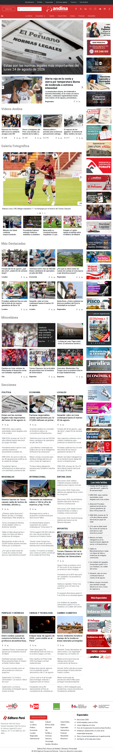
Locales (33, 735)
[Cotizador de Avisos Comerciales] (98, 626)
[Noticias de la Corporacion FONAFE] (98, 165)
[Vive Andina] (98, 212)
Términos (64, 751)
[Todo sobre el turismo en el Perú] (98, 257)
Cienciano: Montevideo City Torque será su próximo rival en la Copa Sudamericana (69, 372)
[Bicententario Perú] (98, 446)
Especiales (49, 2)
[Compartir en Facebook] (74, 98)
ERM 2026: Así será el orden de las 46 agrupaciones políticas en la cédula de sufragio (14, 461)
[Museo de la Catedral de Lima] (98, 434)
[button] (2, 87)
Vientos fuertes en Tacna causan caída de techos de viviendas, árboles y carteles (61, 81)
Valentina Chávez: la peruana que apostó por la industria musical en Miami (14, 654)
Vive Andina (84, 2)
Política (32, 730)
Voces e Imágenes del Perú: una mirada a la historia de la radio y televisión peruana (31, 132)
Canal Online (62, 16)
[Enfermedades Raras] (98, 132)
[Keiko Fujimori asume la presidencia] (98, 30)
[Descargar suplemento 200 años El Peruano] (98, 116)
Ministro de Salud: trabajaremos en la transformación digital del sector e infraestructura (69, 461)
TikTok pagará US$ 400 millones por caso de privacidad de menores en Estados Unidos (42, 536)
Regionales (34, 738)
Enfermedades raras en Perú (87, 724)
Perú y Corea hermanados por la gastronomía (93, 738)
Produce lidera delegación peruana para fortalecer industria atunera (42, 470)
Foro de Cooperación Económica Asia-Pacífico (94, 730)
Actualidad (41, 16)
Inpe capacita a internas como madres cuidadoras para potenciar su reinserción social (69, 442)
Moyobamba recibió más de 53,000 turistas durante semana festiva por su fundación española (14, 546)
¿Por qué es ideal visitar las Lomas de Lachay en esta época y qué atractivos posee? (70, 273)
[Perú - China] (98, 654)
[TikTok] (109, 9)
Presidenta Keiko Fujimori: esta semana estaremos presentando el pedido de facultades (14, 453)
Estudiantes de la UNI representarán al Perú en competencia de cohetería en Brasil (41, 692)
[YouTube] (90, 9)
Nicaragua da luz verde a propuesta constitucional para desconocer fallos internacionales (41, 518)
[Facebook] (76, 9)
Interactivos (65, 732)
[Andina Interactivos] (98, 610)
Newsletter (91, 16)
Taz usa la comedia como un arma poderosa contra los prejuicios (13, 672)
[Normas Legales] (98, 227)
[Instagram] (95, 9)
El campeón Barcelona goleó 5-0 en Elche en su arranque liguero (70, 596)
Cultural (48, 724)
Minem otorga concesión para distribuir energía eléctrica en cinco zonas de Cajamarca (41, 461)
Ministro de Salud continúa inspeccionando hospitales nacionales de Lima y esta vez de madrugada (12, 237)
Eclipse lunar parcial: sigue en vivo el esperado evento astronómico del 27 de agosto (41, 672)
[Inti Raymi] (98, 421)
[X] (81, 9)
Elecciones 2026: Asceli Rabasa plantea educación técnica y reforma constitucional (69, 503)
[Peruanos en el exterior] (98, 352)
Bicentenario (29, 2)
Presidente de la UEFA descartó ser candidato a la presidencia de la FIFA (69, 579)
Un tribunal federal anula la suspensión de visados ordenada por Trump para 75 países (41, 528)
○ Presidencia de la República (95, 640)
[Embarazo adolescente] (98, 288)
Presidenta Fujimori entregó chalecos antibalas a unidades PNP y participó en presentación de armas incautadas (31, 237)
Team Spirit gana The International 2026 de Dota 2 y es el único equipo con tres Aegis (41, 655)
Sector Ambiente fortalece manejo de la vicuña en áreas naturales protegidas (70, 640)
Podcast (81, 16)
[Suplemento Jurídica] (98, 365)
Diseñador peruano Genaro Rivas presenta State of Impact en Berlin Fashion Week (14, 663)
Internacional (34, 741)
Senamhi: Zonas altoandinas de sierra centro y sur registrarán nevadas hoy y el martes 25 (69, 654)
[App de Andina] (98, 197)
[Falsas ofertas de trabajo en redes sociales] (98, 459)
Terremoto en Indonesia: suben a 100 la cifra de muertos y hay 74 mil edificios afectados (41, 505)
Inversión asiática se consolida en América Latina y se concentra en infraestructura (42, 433)
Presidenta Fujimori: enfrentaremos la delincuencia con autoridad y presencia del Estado (13, 471)
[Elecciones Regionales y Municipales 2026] (98, 82)
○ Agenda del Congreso (94, 644)
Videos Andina (11, 109)
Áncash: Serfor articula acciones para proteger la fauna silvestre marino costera (69, 672)
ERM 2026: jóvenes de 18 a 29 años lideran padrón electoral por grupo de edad (13, 442)
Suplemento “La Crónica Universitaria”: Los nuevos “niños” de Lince (14, 682)
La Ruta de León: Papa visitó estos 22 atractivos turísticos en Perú (69, 345)
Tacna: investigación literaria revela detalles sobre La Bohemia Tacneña (13, 527)
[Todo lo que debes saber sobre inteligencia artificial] (98, 393)
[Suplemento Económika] (98, 378)
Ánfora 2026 (49, 727)
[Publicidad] (98, 47)
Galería (51, 16)
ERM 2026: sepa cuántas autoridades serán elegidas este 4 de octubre (14, 433)
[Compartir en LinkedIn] (79, 98)
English (8, 9)
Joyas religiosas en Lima (86, 727)
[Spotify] (105, 9)
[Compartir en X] (77, 98)
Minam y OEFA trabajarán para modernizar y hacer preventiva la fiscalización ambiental (70, 691)
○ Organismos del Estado (94, 642)
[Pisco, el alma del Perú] (98, 303)
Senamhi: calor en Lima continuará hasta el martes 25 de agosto (41, 305)
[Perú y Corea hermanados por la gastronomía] (98, 408)
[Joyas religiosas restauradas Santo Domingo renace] (98, 242)
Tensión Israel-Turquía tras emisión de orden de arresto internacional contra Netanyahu (42, 545)
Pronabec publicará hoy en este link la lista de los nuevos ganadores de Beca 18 (14, 305)
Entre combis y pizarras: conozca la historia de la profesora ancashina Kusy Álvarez (14, 642)
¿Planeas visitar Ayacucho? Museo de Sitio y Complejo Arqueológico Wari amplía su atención (13, 518)
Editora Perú (41, 751)
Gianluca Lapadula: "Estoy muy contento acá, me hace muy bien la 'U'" (46, 334)
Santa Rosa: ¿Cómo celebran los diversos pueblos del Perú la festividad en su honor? (70, 305)
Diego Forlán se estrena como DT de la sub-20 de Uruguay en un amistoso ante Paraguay (69, 569)
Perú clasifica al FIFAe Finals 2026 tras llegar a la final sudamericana (41, 663)
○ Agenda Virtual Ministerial (95, 646)
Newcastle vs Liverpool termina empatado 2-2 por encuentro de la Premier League (50, 236)
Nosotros (64, 741)
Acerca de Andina (53, 751)
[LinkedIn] (85, 9)
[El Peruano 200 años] (98, 149)
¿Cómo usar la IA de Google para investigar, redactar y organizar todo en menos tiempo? (41, 683)
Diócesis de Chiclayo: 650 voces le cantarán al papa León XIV (10, 131)
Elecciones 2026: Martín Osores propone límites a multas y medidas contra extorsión (69, 513)
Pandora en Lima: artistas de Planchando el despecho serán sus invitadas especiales (14, 372)
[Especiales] (98, 597)
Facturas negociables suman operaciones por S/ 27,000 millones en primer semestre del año (41, 421)
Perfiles (39, 2)
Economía (33, 732)
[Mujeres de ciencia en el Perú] (98, 271)
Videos (72, 16)
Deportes (48, 730)
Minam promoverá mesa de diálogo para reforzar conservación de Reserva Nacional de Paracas (68, 664)
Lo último (28, 16)
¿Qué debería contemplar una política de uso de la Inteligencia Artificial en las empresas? (42, 452)
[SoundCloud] (100, 9)
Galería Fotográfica (15, 146)
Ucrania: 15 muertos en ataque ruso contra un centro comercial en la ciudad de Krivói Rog (42, 555)
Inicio (32, 724)
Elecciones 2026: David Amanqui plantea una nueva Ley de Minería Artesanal (70, 522)
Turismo (73, 2)
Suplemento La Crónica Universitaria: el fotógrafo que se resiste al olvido (14, 691)
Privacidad (73, 751)
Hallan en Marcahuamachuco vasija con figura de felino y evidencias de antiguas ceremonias (13, 537)
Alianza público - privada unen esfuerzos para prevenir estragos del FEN (52, 132)
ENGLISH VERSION (39, 719)
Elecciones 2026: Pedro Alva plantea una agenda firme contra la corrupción (70, 494)
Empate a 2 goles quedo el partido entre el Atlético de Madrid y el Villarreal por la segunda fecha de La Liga (72, 237)
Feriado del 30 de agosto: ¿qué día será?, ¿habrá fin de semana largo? (14, 273)
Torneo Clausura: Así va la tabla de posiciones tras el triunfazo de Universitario (42, 372)
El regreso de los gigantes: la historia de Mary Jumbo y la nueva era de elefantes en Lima (73, 133)
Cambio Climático (51, 746)
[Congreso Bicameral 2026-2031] (98, 99)
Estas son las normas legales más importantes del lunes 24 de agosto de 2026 (41, 67)
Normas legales (61, 2)
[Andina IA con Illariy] (98, 182)
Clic (46, 732)
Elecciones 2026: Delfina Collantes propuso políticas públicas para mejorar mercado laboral (69, 486)
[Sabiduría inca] (98, 472)
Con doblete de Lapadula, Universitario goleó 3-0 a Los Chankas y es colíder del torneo (69, 606)
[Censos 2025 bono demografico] (98, 65)
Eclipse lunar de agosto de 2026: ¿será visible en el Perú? (42, 640)
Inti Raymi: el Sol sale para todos (89, 741)
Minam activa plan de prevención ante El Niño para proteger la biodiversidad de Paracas (68, 683)
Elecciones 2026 (83, 722)
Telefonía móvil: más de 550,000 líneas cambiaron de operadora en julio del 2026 (42, 273)
